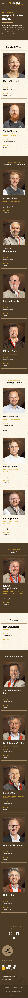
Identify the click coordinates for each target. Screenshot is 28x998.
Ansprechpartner (6, 979)
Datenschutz (16, 987)
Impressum (7, 987)
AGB (22, 987)
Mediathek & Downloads (8, 976)
